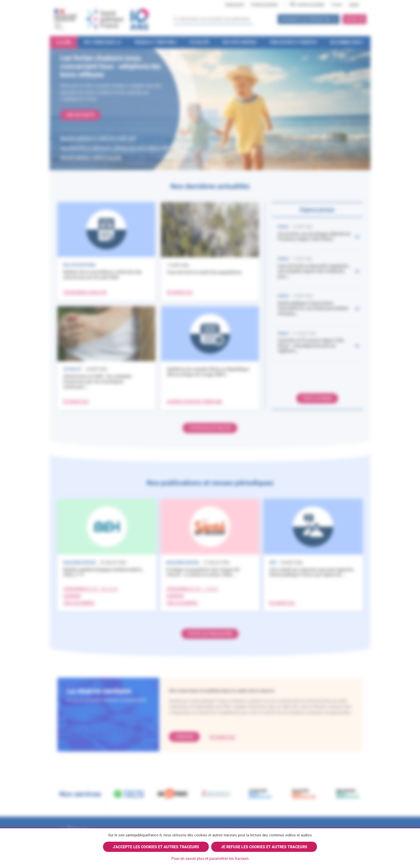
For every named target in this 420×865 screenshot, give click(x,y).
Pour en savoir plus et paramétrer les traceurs (210, 858)
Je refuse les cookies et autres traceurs (264, 846)
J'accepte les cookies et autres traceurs (156, 846)
